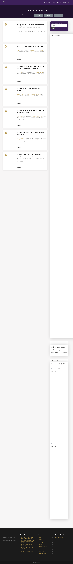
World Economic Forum (37, 116)
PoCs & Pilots (41, 551)
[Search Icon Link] (68, 2)
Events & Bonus (26, 156)
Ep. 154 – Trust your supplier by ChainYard (30, 46)
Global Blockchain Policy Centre (34, 94)
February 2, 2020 (19, 156)
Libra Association (22, 139)
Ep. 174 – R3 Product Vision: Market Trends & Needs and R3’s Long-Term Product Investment (27, 552)
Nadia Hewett (19, 116)
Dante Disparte (20, 138)
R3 (59, 350)
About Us (59, 2)
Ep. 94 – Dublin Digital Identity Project (29, 154)
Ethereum (57, 349)
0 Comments (38, 27)
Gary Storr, (19, 50)
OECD (18, 95)
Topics (45, 2)
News (53, 2)
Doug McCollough (37, 159)
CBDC (40, 537)
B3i (52, 347)
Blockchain (57, 347)
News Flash (41, 549)
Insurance (40, 548)
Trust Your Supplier (33, 50)
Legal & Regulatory (42, 553)
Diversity (52, 349)
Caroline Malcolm (20, 94)
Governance (62, 349)
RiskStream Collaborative (54, 352)
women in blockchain (58, 354)
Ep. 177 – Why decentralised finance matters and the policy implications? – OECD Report (28, 541)
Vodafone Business (39, 72)
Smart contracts (62, 352)
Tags (49, 2)
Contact (64, 2)
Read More (19, 59)
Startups (40, 544)
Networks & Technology (27, 27)
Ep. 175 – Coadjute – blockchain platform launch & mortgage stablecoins (27, 548)
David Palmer (19, 72)
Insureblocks (35, 139)
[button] (38, 15)
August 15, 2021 (19, 27)
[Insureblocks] (4, 2)
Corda (63, 347)
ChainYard (41, 50)
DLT (54, 349)
